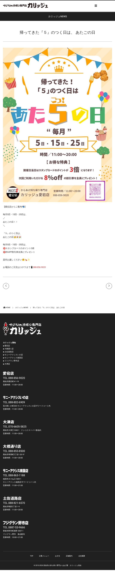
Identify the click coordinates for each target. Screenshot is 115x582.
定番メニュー (44, 556)
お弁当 (57, 556)
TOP (31, 556)
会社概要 (81, 556)
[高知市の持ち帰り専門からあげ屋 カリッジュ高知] (25, 5)
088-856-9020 (39, 267)
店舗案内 (69, 556)
